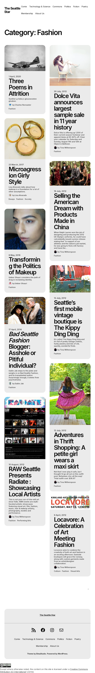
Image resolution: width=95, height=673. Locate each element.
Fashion (12, 109)
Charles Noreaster (23, 105)
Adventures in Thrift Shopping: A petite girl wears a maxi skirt (69, 451)
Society (28, 199)
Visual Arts (75, 571)
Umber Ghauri (21, 283)
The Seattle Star (12, 10)
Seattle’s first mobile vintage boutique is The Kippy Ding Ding (68, 318)
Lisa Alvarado (21, 195)
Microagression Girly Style (25, 175)
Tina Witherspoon (23, 517)
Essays (12, 199)
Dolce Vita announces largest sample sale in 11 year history (69, 112)
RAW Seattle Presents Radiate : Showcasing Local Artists (24, 481)
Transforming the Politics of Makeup (25, 265)
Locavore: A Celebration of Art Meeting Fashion (69, 532)
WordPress (62, 654)
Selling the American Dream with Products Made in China (68, 211)
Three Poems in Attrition (20, 87)
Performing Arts (24, 520)
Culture (57, 571)
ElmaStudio (41, 654)
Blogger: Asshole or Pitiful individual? (23, 350)
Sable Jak (19, 383)
